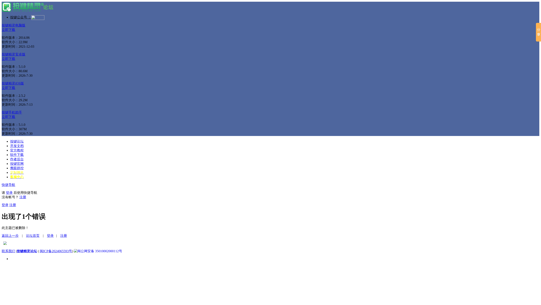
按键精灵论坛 (27, 251)
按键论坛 (17, 141)
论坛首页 (33, 235)
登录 (9, 192)
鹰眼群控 (17, 168)
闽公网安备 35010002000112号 (99, 251)
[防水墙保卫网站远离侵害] (5, 243)
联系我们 (8, 251)
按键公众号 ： (20, 17)
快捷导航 (8, 185)
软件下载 (17, 155)
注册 (22, 197)
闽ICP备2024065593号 (56, 251)
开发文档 (17, 146)
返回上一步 (10, 235)
